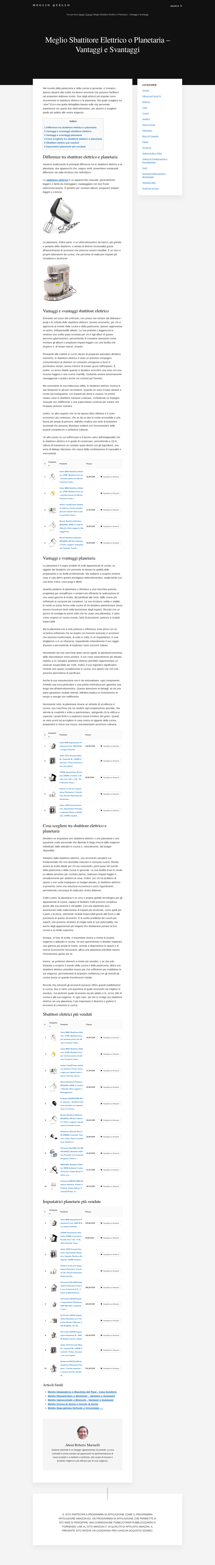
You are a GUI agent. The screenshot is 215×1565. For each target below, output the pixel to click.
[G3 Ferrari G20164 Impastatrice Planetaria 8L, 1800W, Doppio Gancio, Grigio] (53, 1335)
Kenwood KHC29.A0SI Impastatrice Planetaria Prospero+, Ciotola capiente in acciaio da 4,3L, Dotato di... (71, 1368)
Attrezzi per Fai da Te (151, 96)
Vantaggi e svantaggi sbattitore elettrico (67, 131)
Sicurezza (146, 148)
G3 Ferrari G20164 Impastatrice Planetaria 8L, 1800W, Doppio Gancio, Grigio (71, 1335)
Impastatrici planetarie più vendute (65, 146)
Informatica (147, 131)
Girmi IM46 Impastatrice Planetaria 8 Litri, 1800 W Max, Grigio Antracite (71, 746)
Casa (144, 108)
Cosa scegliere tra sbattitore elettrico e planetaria (73, 139)
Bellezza (146, 102)
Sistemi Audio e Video (152, 153)
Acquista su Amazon (111, 477)
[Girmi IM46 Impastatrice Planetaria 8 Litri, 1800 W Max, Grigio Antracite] (52, 746)
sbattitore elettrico (57, 180)
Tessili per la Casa (150, 188)
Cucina (145, 113)
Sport (144, 168)
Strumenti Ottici (149, 183)
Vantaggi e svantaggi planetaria (63, 135)
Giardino (146, 119)
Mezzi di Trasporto (150, 136)
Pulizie (145, 142)
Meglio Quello (52, 5)
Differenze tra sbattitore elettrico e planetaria (70, 127)
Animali (145, 90)
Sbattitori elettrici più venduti (61, 142)
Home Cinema (148, 125)
